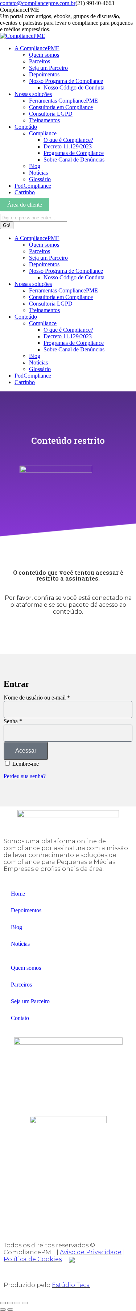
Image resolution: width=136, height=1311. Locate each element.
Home (18, 893)
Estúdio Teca (71, 1285)
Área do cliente (24, 205)
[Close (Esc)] (3, 1303)
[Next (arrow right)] (10, 1309)
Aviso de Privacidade (90, 1252)
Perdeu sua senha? (25, 776)
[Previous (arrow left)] (3, 1309)
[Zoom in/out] (25, 1303)
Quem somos (26, 968)
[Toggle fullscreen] (17, 1303)
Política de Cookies (33, 1259)
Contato (20, 1018)
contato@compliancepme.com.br (37, 3)
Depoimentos (26, 910)
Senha (13, 721)
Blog (16, 927)
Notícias (20, 944)
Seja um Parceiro (30, 1001)
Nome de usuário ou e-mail (37, 697)
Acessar (25, 751)
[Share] (10, 1303)
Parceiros (21, 984)
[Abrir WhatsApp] (118, 1293)
